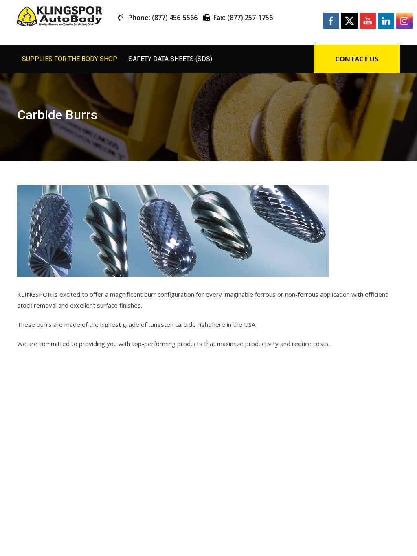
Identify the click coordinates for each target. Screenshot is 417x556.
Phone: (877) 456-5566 (163, 17)
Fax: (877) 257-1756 (243, 17)
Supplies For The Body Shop (69, 59)
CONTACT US (356, 59)
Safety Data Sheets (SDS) (170, 59)
